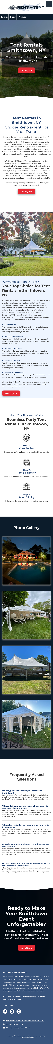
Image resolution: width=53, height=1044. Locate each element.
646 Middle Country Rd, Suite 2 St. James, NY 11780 (25, 1021)
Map (14, 17)
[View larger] (26, 561)
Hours (23, 17)
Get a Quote (26, 70)
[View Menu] (49, 4)
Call (6, 17)
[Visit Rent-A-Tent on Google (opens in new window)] (12, 1011)
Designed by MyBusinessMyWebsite (32, 1036)
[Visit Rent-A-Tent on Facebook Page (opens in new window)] (5, 1011)
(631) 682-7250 (17, 1024)
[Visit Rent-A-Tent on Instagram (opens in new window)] (19, 1011)
